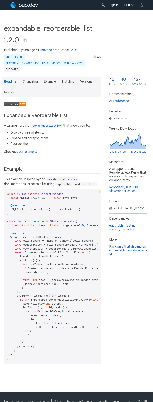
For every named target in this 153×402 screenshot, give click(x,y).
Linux (45, 63)
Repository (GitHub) (123, 187)
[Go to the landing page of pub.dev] (24, 5)
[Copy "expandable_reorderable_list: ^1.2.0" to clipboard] (25, 40)
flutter (129, 226)
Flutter (19, 56)
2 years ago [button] (26, 50)
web (66, 63)
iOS (37, 63)
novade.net (49, 50)
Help (127, 5)
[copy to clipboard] (98, 192)
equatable (116, 226)
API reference (119, 101)
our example (27, 152)
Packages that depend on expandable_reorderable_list (128, 250)
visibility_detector (122, 229)
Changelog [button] (30, 82)
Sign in (114, 5)
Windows (77, 63)
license (140, 208)
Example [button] (50, 82)
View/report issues (122, 191)
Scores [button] (9, 92)
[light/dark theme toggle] (141, 5)
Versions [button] (86, 82)
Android (27, 63)
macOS (56, 63)
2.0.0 (75, 50)
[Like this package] (94, 57)
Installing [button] (68, 82)
